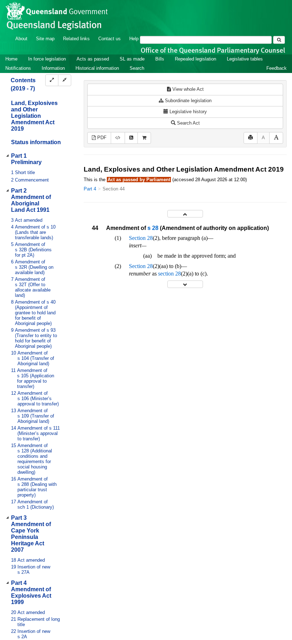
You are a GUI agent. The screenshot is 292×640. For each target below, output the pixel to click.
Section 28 (141, 238)
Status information (36, 142)
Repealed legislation (195, 59)
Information (53, 68)
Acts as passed (93, 59)
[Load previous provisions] (185, 213)
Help (134, 38)
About (21, 38)
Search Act (188, 123)
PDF (101, 137)
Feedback (276, 68)
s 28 (152, 228)
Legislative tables (245, 59)
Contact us (109, 38)
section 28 (169, 274)
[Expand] (51, 80)
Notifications (18, 68)
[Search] (279, 40)
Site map (45, 38)
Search (137, 68)
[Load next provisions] (185, 284)
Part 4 (90, 189)
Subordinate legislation (187, 100)
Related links (76, 38)
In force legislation (47, 59)
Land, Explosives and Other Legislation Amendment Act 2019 (34, 116)
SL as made (132, 59)
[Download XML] (118, 138)
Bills (159, 59)
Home (11, 59)
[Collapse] (64, 80)
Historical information (97, 68)
